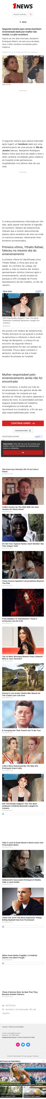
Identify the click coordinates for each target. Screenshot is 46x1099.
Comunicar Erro (21, 430)
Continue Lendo (20, 423)
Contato (4, 1027)
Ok (23, 452)
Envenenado (22, 1009)
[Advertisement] (23, 114)
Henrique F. (35, 52)
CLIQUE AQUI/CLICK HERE (26, 1037)
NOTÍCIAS (11, 1005)
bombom (10, 1009)
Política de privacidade (16, 1027)
